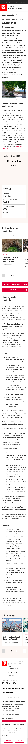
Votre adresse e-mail (8, 710)
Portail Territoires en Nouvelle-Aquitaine (13, 688)
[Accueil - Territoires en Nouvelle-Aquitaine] (3, 7)
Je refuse (9, 741)
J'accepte (20, 741)
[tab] (11, 275)
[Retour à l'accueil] (4, 663)
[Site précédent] (3, 651)
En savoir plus (5, 735)
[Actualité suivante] (24, 275)
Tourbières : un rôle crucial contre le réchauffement (10, 260)
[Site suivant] (24, 651)
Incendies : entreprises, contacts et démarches (15, 2)
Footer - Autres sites (7, 692)
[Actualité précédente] (3, 275)
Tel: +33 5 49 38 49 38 (14, 672)
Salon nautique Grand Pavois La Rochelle (11, 638)
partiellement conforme (13, 697)
